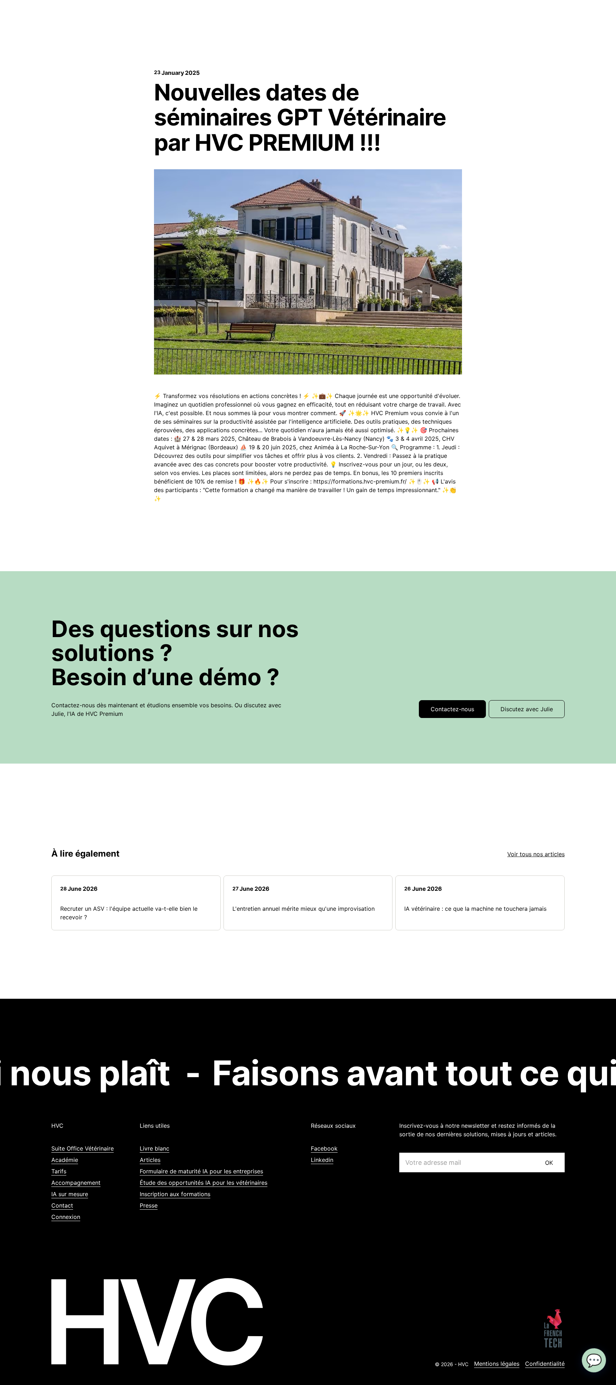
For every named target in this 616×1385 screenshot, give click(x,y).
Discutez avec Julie (526, 709)
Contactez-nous (452, 709)
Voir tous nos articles (536, 854)
